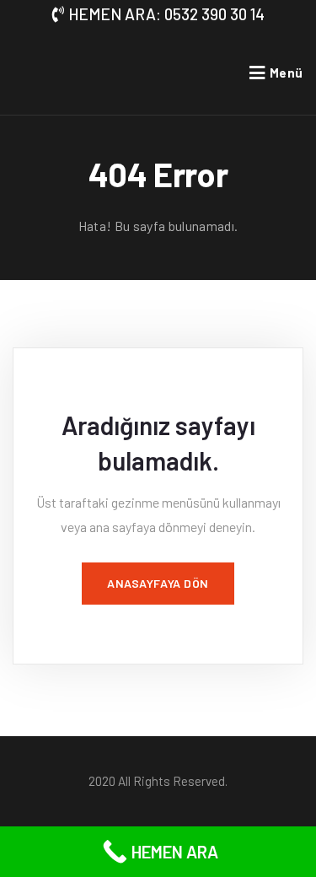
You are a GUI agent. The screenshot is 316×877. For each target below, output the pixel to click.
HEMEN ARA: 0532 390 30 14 (166, 14)
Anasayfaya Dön (158, 583)
